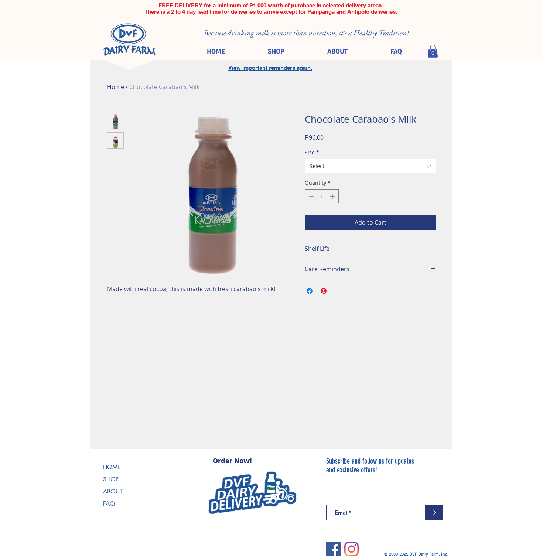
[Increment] (333, 196)
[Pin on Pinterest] (323, 291)
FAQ (109, 504)
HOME (112, 467)
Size (312, 152)
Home (115, 87)
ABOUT (113, 491)
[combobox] (370, 166)
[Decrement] (310, 196)
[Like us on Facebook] (333, 549)
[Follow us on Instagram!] (351, 549)
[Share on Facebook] (309, 291)
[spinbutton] (321, 196)
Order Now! (232, 461)
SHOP (111, 479)
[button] (432, 51)
